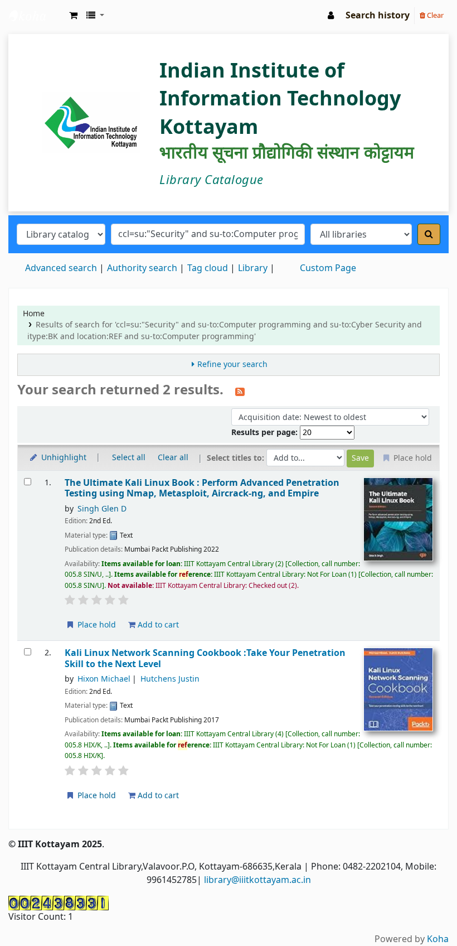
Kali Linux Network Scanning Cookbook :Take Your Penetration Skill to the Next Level (205, 658)
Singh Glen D (102, 509)
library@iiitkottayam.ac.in (257, 880)
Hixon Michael (103, 679)
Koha (438, 939)
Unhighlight (62, 458)
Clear (434, 15)
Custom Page (328, 268)
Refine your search (232, 364)
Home (34, 314)
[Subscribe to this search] (240, 391)
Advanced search (61, 268)
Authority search (142, 268)
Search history (378, 15)
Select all (128, 458)
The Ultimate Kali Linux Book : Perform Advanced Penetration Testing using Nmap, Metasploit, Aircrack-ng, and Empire (202, 488)
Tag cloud (207, 268)
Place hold (95, 625)
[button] (73, 15)
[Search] (428, 234)
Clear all (173, 458)
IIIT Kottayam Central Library (37, 15)
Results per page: (265, 432)
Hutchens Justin (170, 679)
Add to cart (157, 625)
